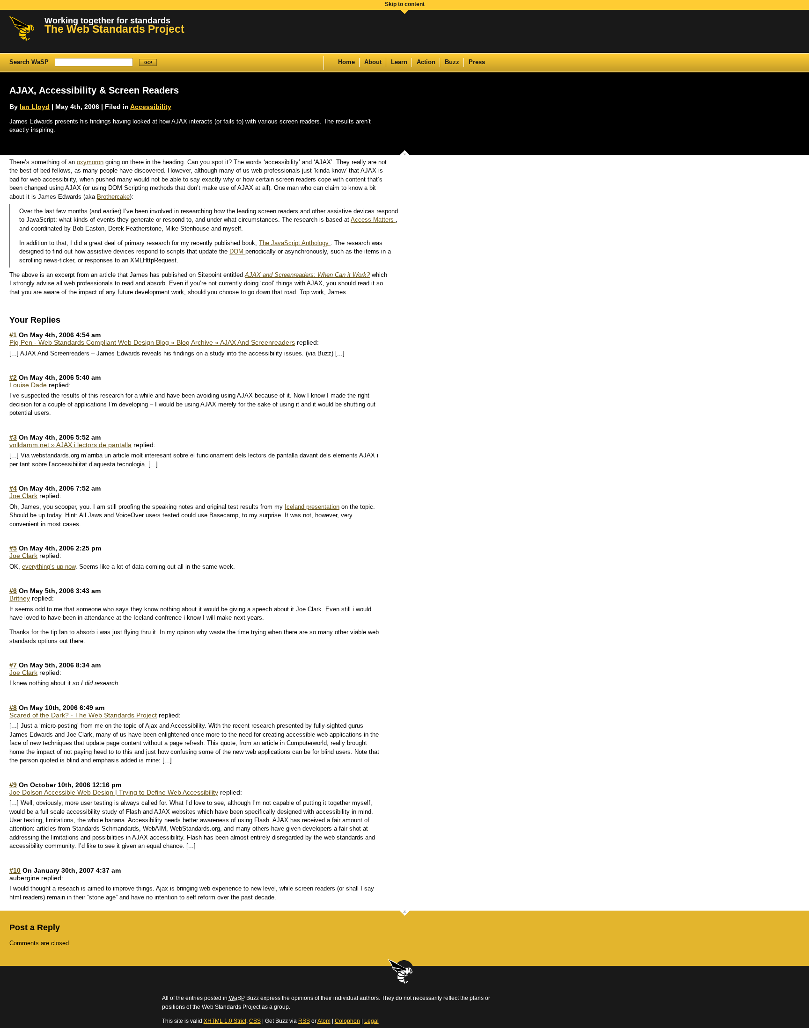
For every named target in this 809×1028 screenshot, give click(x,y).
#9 (13, 785)
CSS (255, 1021)
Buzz (452, 62)
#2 (13, 377)
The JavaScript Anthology (295, 243)
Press (477, 62)
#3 (13, 437)
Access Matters (373, 220)
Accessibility (150, 106)
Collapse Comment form (404, 915)
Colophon (347, 1021)
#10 (15, 870)
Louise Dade (28, 385)
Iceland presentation (312, 507)
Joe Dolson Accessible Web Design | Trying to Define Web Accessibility (113, 792)
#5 (13, 548)
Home (346, 62)
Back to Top (401, 972)
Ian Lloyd (35, 106)
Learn (399, 62)
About (373, 62)
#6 (13, 590)
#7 (13, 665)
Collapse (404, 150)
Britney (19, 598)
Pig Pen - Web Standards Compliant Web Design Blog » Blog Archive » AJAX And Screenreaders (152, 342)
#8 (13, 707)
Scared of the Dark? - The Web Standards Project (83, 715)
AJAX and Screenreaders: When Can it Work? (307, 275)
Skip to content (405, 4)
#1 (13, 335)
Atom (324, 1021)
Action (426, 62)
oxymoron (90, 162)
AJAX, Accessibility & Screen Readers (94, 90)
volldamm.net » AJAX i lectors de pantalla (70, 445)
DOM (237, 251)
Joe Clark (23, 496)
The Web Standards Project (114, 29)
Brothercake (113, 197)
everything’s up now (48, 567)
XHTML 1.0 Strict (225, 1021)
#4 (13, 488)
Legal (371, 1021)
